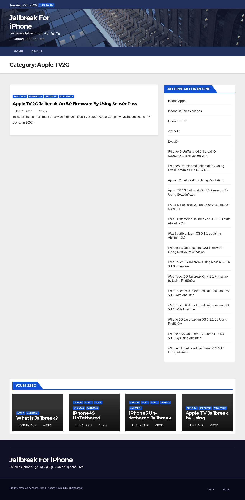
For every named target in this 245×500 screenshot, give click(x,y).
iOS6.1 (98, 402)
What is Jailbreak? (36, 418)
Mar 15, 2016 (28, 425)
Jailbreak (51, 96)
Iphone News (177, 121)
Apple (20, 413)
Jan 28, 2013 (24, 111)
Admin (42, 111)
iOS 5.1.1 (174, 131)
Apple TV (191, 408)
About (37, 51)
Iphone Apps (176, 101)
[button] (233, 51)
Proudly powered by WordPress (27, 487)
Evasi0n (173, 141)
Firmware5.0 (35, 96)
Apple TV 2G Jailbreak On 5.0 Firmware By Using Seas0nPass (75, 103)
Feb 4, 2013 (196, 425)
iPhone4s (79, 408)
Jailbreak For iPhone (41, 460)
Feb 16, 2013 (140, 425)
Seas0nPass (66, 96)
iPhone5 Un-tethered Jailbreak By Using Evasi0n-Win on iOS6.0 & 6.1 (150, 420)
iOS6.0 (88, 402)
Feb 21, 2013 (84, 425)
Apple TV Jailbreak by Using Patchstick (195, 180)
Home (18, 51)
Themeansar (75, 487)
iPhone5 (165, 402)
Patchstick (220, 408)
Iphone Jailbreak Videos (185, 111)
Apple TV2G (20, 96)
